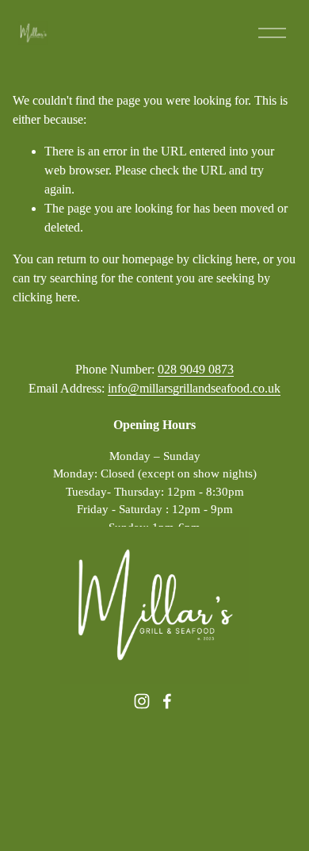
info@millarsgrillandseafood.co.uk (194, 388)
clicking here (225, 259)
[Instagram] (142, 701)
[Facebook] (167, 701)
